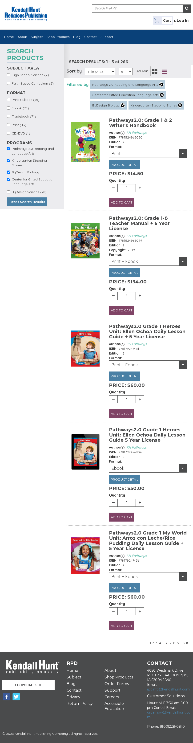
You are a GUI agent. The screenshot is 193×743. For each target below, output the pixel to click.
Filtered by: (78, 84)
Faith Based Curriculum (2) (33, 83)
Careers (112, 697)
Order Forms (117, 684)
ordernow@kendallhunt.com (168, 714)
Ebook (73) (20, 108)
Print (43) (19, 125)
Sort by (74, 71)
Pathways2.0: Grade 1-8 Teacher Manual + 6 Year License (139, 223)
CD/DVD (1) (21, 133)
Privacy (73, 697)
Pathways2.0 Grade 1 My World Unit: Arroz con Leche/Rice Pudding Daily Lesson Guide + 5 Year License (148, 540)
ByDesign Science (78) (29, 192)
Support (107, 37)
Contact (90, 37)
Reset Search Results (27, 202)
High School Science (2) (30, 75)
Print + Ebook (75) (26, 100)
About (22, 37)
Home (9, 37)
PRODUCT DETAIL (124, 165)
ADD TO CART (121, 202)
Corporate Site (28, 685)
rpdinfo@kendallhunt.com (168, 689)
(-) (161, 84)
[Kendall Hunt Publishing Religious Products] (25, 10)
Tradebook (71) (24, 116)
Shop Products (58, 37)
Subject (37, 37)
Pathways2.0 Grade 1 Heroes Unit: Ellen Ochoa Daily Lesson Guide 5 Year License (147, 435)
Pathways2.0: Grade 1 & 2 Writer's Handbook (140, 122)
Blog (76, 37)
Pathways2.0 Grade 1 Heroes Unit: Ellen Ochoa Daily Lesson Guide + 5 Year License (147, 331)
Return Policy (80, 703)
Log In (183, 20)
